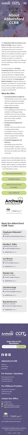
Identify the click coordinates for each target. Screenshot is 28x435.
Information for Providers (8, 389)
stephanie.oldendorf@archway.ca (15, 236)
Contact (14, 433)
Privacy (9, 433)
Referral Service (5, 393)
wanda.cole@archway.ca (12, 277)
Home (7, 10)
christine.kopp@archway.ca (13, 291)
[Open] (25, 3)
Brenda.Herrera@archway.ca (13, 306)
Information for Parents (7, 377)
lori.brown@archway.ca (12, 263)
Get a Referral (14, 193)
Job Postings (4, 366)
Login (19, 433)
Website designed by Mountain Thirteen (14, 430)
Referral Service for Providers (14, 186)
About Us (3, 364)
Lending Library (14, 179)
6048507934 (8, 252)
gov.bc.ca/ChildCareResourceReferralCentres (11, 421)
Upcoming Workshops (14, 173)
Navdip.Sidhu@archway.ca (13, 248)
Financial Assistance (6, 381)
